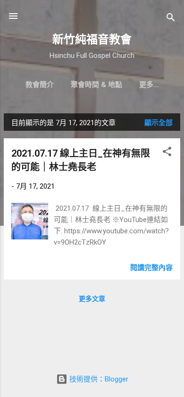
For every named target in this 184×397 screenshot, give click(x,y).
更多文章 (92, 298)
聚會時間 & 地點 (96, 84)
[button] (167, 153)
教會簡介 (39, 84)
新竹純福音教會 (92, 39)
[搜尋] (170, 19)
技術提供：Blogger (97, 379)
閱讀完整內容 (151, 267)
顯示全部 (158, 123)
